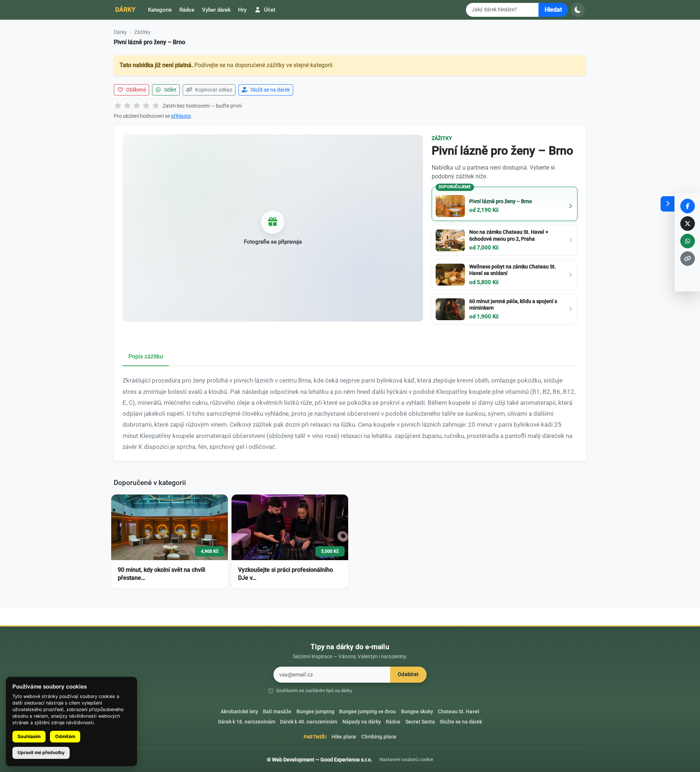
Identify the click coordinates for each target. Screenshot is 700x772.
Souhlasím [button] (29, 736)
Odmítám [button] (65, 736)
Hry (242, 10)
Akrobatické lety (239, 712)
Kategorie (160, 10)
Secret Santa (420, 722)
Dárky (125, 9)
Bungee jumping (315, 712)
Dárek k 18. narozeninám (246, 722)
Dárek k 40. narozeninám (308, 722)
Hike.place (343, 737)
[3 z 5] (137, 106)
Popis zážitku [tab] (145, 356)
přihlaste (181, 116)
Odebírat (408, 674)
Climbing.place (378, 737)
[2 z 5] (127, 106)
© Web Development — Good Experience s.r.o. (319, 760)
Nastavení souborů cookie (406, 759)
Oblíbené (135, 90)
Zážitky (142, 32)
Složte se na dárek (461, 722)
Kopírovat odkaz (213, 90)
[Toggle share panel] (667, 204)
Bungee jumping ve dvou (367, 712)
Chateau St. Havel (458, 712)
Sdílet (169, 90)
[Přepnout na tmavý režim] (578, 10)
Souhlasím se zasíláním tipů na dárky (314, 690)
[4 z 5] (146, 106)
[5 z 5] (156, 106)
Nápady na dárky (361, 722)
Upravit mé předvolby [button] (41, 752)
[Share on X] (687, 223)
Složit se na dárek (269, 90)
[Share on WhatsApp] (687, 241)
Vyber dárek (216, 10)
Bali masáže (277, 712)
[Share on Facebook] (687, 206)
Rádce (186, 10)
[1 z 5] (118, 106)
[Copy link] (687, 258)
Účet (268, 10)
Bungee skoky (417, 712)
